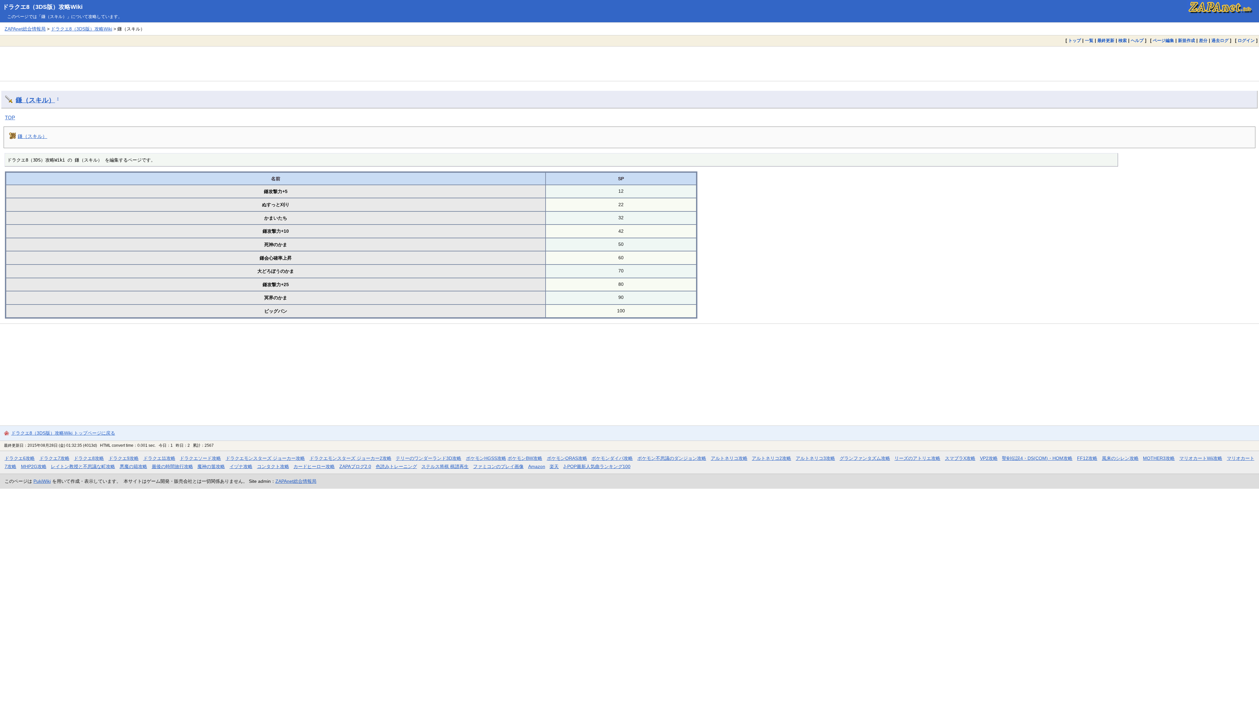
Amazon (536, 466)
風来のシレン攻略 (1120, 458)
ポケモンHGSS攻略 (486, 458)
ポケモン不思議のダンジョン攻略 (671, 458)
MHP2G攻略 (34, 466)
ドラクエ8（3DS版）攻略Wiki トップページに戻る (63, 433)
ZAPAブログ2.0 (355, 466)
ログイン (1246, 40)
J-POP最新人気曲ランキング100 (596, 466)
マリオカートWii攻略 (1200, 458)
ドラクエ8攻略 (89, 458)
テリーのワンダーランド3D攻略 (428, 458)
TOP (10, 117)
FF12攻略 (1087, 458)
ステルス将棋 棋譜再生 (445, 466)
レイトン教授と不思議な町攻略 (83, 466)
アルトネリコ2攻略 (771, 458)
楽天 (554, 466)
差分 (1203, 40)
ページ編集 (1163, 40)
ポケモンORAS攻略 (567, 458)
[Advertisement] (629, 63)
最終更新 (1105, 40)
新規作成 (1186, 40)
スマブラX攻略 (960, 458)
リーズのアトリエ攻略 (917, 458)
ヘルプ (1137, 40)
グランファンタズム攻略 (865, 458)
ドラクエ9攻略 (124, 458)
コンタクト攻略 (273, 466)
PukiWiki (42, 481)
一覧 (1089, 40)
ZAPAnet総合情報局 (25, 28)
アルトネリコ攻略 (729, 458)
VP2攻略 (989, 458)
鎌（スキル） (35, 100)
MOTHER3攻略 (1159, 458)
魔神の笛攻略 (211, 466)
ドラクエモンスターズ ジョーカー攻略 (265, 458)
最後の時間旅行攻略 (172, 466)
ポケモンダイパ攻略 (612, 458)
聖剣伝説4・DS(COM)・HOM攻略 (1037, 458)
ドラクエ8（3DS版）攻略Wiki (43, 7)
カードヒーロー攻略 (314, 466)
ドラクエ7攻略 (54, 458)
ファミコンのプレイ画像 (498, 466)
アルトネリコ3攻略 (815, 458)
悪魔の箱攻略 (133, 466)
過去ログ (1220, 40)
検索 (1122, 40)
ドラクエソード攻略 (200, 458)
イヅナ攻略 (241, 466)
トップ (1074, 40)
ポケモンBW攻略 (525, 458)
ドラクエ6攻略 (20, 458)
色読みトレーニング (396, 466)
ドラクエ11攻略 (159, 458)
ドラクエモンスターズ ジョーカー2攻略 (350, 458)
